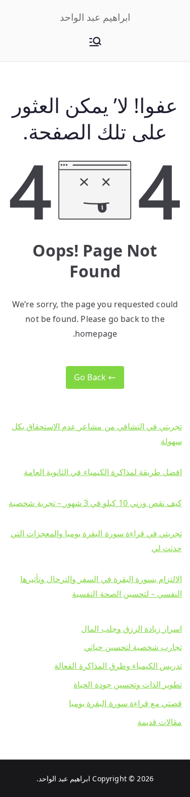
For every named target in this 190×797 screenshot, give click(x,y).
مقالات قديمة (159, 722)
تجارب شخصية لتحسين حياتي (133, 647)
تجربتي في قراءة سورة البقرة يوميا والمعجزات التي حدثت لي (96, 541)
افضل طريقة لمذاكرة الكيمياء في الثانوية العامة (103, 472)
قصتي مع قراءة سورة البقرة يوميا (125, 703)
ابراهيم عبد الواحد (95, 17)
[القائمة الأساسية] (95, 42)
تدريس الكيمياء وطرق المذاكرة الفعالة (118, 665)
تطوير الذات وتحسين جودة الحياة (127, 684)
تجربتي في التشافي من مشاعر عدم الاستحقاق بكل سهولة (97, 434)
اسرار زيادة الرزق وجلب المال (131, 628)
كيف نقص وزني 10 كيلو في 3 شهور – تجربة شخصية (95, 503)
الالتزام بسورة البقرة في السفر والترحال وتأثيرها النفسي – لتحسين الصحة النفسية (101, 586)
